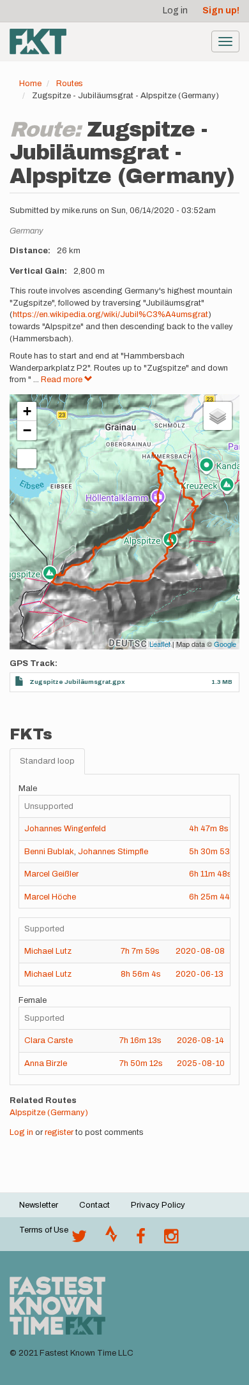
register (59, 1132)
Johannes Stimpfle (113, 851)
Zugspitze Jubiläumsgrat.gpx (77, 681)
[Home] (38, 41)
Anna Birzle (45, 1063)
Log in (175, 10)
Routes (69, 83)
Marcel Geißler (51, 874)
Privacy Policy (158, 1205)
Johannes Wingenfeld (65, 828)
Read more (62, 379)
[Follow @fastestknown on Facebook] (141, 1239)
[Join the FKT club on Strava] (111, 1239)
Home (30, 83)
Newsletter (38, 1205)
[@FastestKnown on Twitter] (79, 1239)
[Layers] (218, 416)
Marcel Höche (50, 896)
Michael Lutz (48, 951)
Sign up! (220, 10)
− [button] (27, 430)
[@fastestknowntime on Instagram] (171, 1239)
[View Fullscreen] (26, 458)
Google (225, 644)
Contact (94, 1205)
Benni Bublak (49, 851)
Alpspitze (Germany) (49, 1112)
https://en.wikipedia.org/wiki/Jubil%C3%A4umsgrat (110, 314)
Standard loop (47, 761)
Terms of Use (43, 1230)
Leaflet (159, 644)
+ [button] (27, 411)
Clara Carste (48, 1040)
